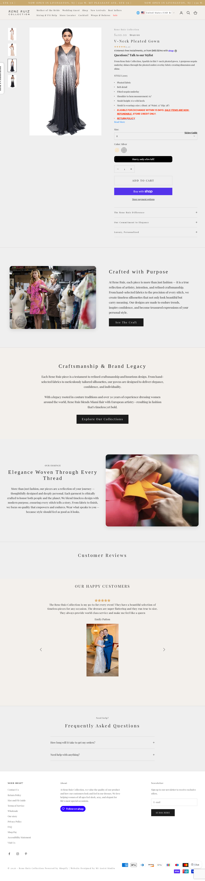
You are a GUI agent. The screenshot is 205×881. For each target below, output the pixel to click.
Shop (85, 10)
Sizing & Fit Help (47, 15)
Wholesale (13, 810)
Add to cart (143, 180)
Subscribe (163, 812)
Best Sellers (115, 10)
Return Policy (14, 795)
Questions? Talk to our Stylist (133, 55)
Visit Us (11, 842)
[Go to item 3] (12, 65)
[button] (40, 649)
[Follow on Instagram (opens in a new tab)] (17, 853)
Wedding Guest (71, 10)
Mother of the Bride (48, 10)
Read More (119, 121)
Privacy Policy (15, 821)
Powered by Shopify (57, 868)
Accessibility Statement (19, 837)
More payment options (143, 199)
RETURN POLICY (126, 118)
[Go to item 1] (12, 34)
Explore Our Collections (102, 419)
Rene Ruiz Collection (126, 29)
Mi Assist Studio (105, 868)
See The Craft (126, 322)
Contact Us (13, 789)
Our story (12, 816)
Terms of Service (16, 805)
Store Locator (68, 15)
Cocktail (83, 15)
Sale (115, 15)
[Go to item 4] (12, 81)
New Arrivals (98, 10)
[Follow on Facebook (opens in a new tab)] (9, 853)
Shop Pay (12, 832)
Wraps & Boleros (100, 15)
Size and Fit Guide (17, 800)
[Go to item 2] (12, 49)
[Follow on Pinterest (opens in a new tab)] (26, 853)
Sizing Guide (190, 132)
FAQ (10, 826)
